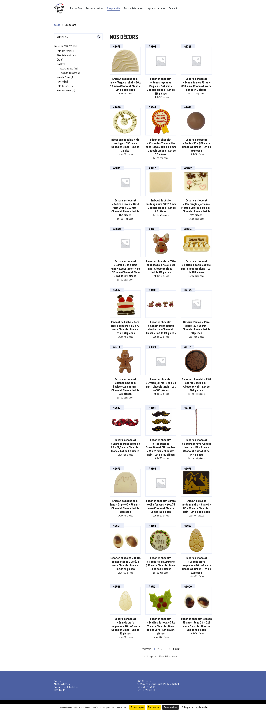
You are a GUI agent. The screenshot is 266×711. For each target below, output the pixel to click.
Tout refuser (153, 707)
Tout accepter (137, 707)
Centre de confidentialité (66, 687)
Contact (58, 681)
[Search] (99, 37)
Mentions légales (62, 683)
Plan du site (59, 689)
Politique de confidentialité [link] (194, 707)
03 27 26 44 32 (148, 687)
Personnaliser (170, 707)
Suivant (176, 648)
